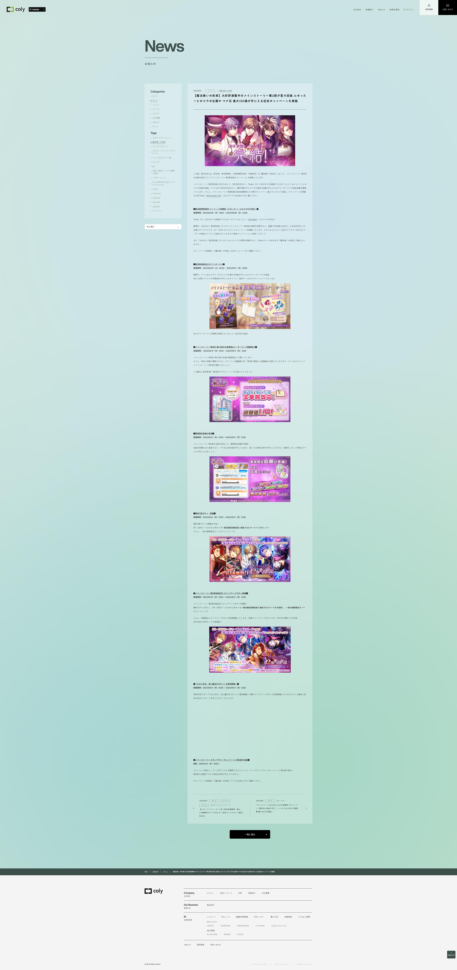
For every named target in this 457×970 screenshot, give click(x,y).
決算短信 (210, 926)
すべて (155, 96)
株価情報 (227, 934)
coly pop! (156, 206)
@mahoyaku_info (214, 195)
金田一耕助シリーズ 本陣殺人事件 (163, 172)
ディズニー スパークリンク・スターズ (163, 152)
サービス (155, 109)
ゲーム (155, 100)
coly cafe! (156, 202)
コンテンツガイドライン (260, 964)
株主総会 (240, 934)
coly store (156, 198)
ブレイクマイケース (159, 146)
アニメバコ (156, 210)
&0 (153, 166)
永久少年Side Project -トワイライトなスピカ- (164, 183)
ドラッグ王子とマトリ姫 (161, 157)
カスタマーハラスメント (304, 964)
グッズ (155, 126)
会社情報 (156, 118)
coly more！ (156, 193)
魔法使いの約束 (159, 142)
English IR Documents (279, 926)
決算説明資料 (225, 926)
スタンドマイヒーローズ (161, 137)
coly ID (155, 189)
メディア (155, 113)
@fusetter (253, 219)
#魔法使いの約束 (225, 90)
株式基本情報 (212, 934)
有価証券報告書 (243, 926)
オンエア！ (156, 162)
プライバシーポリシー (282, 964)
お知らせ (156, 122)
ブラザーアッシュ (159, 177)
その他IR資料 (260, 926)
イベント (155, 105)
